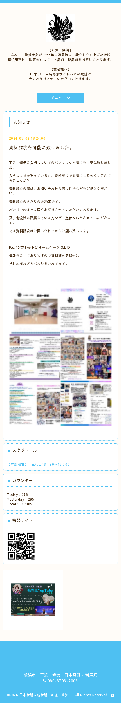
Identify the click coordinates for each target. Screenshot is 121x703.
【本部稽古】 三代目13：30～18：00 (38, 464)
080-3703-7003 (63, 681)
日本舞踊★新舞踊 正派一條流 (45, 695)
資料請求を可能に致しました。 (41, 147)
